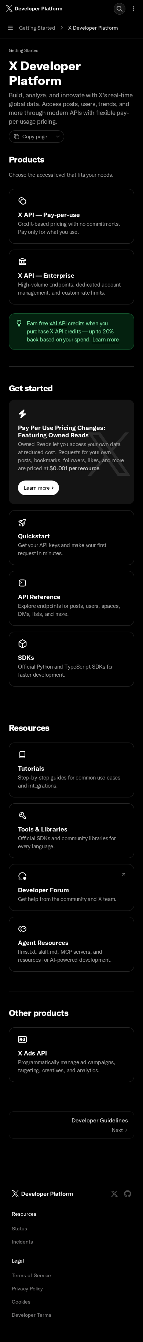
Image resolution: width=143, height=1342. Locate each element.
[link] (71, 216)
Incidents (22, 1242)
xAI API (58, 323)
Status (19, 1228)
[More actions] (133, 9)
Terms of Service (31, 1275)
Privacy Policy (27, 1288)
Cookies (21, 1302)
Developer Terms (31, 1315)
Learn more (105, 339)
